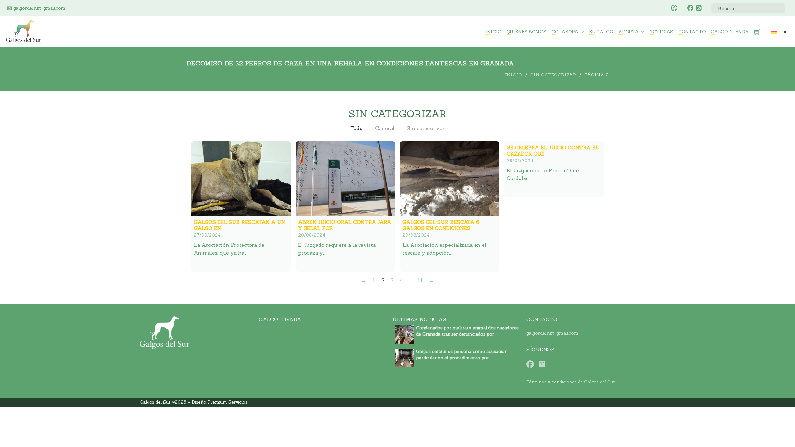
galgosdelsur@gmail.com (552, 333)
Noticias (661, 31)
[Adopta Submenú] (642, 32)
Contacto (692, 31)
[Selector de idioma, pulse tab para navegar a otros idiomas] (779, 32)
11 (420, 280)
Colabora (565, 31)
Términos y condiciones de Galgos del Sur (570, 382)
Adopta (628, 31)
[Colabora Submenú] (582, 32)
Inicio (493, 31)
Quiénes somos (527, 31)
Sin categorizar (553, 75)
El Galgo (601, 31)
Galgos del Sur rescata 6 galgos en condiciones (440, 225)
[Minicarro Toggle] (757, 32)
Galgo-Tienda (730, 31)
